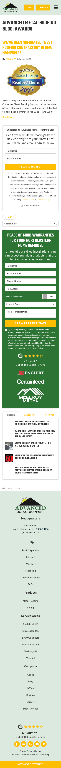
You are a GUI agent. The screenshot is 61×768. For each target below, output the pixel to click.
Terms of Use (28, 199)
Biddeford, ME (30, 624)
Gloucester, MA (30, 631)
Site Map (37, 751)
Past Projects (30, 708)
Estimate (43, 7)
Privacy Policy (43, 199)
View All (30, 658)
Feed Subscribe (32, 205)
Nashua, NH (30, 651)
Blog (30, 681)
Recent (11, 414)
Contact (30, 557)
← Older (9, 216)
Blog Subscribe (30, 166)
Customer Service (30, 577)
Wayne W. (11, 59)
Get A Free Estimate (30, 764)
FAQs (30, 584)
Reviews (30, 695)
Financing (30, 570)
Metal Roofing (30, 601)
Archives (49, 414)
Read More (8, 117)
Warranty (30, 564)
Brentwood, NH (30, 637)
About (30, 674)
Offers (30, 688)
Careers (30, 702)
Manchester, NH (30, 644)
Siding (30, 607)
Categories (30, 414)
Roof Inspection (30, 550)
